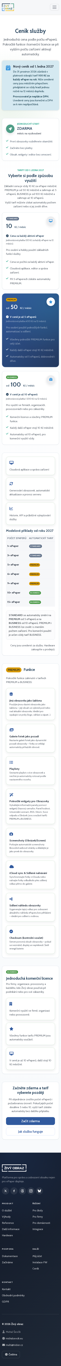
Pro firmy (38, 1216)
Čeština (12, 1354)
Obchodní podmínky (13, 1295)
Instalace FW (40, 1262)
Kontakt (6, 1289)
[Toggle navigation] (54, 7)
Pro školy (38, 1210)
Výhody (6, 1216)
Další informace (11, 1229)
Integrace (38, 1229)
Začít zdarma (30, 1121)
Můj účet (37, 1256)
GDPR (5, 1301)
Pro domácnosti (41, 1222)
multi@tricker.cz (14, 1345)
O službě (7, 1210)
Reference (8, 1222)
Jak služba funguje (30, 1131)
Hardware (7, 1235)
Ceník (36, 1268)
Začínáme (7, 1262)
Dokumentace (10, 1256)
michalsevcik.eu (14, 1338)
